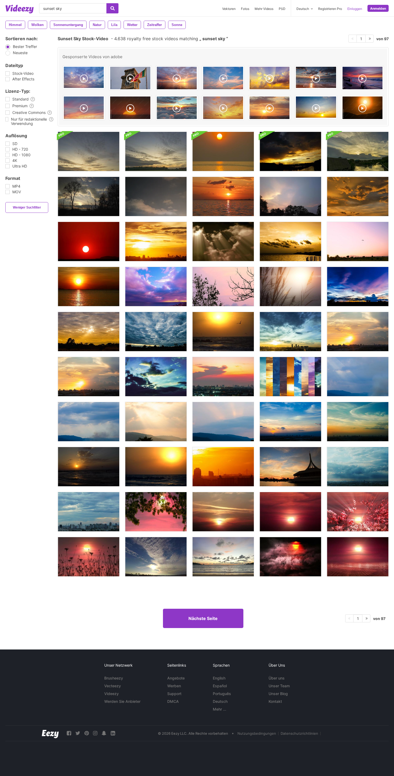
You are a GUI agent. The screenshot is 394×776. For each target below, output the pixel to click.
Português (222, 693)
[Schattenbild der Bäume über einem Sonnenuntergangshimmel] (223, 286)
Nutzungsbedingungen (256, 733)
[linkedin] (113, 733)
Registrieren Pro (330, 9)
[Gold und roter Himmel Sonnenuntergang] (89, 241)
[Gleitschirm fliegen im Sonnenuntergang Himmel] (358, 241)
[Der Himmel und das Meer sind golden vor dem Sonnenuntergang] (223, 151)
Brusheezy (113, 678)
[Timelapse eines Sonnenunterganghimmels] (290, 196)
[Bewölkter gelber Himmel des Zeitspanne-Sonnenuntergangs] (290, 241)
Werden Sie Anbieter (122, 701)
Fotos (245, 9)
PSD (282, 9)
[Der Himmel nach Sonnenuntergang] (89, 151)
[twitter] (77, 733)
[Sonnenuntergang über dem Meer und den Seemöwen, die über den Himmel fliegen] (223, 331)
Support (174, 693)
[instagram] (95, 733)
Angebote (176, 678)
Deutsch (220, 701)
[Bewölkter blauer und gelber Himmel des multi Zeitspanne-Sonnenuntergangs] (290, 376)
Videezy (111, 693)
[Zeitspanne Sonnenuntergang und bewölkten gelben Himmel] (156, 241)
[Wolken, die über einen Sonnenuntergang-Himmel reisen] (223, 241)
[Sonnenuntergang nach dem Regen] (290, 151)
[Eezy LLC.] (50, 733)
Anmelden (378, 8)
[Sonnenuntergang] (89, 196)
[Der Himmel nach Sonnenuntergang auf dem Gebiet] (156, 151)
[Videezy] (19, 9)
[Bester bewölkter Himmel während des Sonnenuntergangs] (358, 196)
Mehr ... (219, 709)
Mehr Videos (264, 9)
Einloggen (354, 9)
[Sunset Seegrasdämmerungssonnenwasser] (290, 286)
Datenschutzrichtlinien (299, 733)
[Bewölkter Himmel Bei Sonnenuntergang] (156, 196)
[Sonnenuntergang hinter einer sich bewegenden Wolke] (358, 151)
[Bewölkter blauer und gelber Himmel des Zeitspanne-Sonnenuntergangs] (89, 331)
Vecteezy (112, 686)
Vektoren (229, 9)
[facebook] (69, 733)
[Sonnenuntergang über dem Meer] (223, 557)
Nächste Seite (203, 618)
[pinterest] (86, 733)
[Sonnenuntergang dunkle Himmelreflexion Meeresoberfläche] (89, 286)
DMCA (173, 701)
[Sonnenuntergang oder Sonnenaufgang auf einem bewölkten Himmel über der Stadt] (223, 376)
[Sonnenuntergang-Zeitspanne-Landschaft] (156, 512)
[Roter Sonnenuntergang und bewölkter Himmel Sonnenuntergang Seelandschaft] (223, 196)
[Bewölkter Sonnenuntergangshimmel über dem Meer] (156, 286)
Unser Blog (278, 693)
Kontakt (275, 701)
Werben (174, 686)
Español (220, 686)
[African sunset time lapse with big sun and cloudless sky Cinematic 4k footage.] (130, 107)
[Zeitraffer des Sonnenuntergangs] (156, 557)
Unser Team (279, 686)
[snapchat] (104, 733)
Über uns (277, 678)
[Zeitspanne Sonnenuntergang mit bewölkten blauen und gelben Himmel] (358, 286)
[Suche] (112, 8)
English (219, 678)
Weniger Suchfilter (27, 207)
